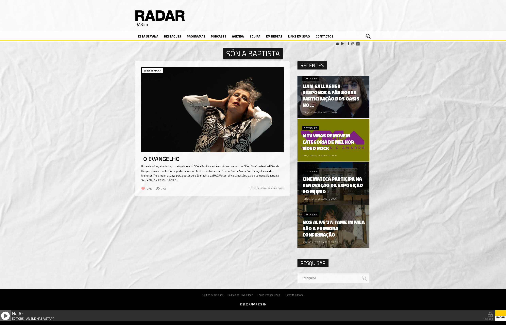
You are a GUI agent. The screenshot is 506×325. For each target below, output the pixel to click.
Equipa (255, 36)
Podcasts (218, 36)
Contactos (324, 36)
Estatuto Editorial (294, 295)
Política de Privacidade (240, 295)
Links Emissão (299, 36)
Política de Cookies (213, 295)
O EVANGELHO (161, 158)
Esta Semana (148, 36)
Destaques (172, 36)
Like (149, 188)
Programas (196, 36)
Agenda (238, 36)
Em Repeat (274, 36)
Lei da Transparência (269, 295)
